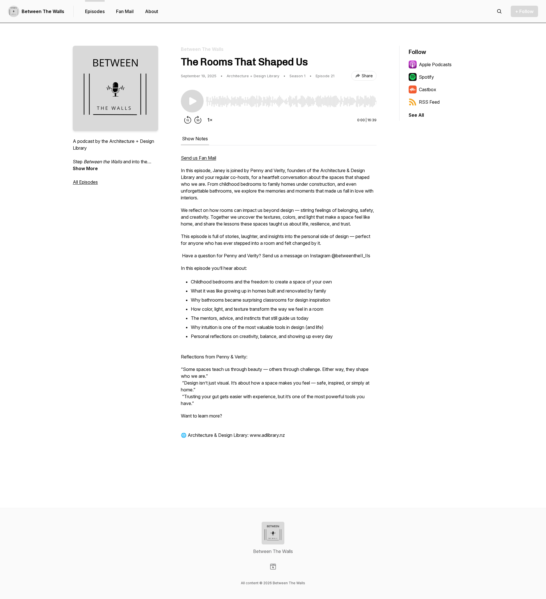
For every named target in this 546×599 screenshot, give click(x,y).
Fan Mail (125, 11)
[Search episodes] (499, 11)
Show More (85, 168)
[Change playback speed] (210, 120)
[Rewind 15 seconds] (188, 120)
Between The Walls (43, 11)
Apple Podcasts (435, 64)
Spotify (426, 77)
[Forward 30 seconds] (198, 120)
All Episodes (85, 182)
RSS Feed (429, 102)
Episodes (95, 11)
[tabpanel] (279, 315)
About (151, 11)
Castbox (427, 89)
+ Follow (524, 11)
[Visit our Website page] (273, 566)
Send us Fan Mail (198, 158)
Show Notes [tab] (195, 138)
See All (416, 115)
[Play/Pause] (192, 101)
